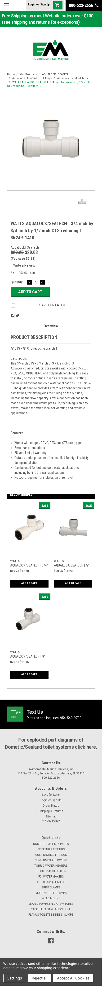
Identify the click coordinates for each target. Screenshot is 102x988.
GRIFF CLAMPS (50, 887)
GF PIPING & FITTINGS (51, 849)
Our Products (28, 74)
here (91, 747)
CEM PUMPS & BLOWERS (51, 860)
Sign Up (45, 4)
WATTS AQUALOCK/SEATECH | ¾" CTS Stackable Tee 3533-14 (71, 563)
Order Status (51, 805)
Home (11, 74)
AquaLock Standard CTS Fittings (32, 78)
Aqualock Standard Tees (72, 78)
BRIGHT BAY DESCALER (51, 871)
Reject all (40, 978)
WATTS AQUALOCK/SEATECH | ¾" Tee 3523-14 (27, 654)
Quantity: (17, 282)
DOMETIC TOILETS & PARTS (51, 844)
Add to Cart (29, 583)
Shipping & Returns (51, 811)
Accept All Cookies (73, 978)
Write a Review (24, 265)
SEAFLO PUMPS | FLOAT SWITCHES (50, 903)
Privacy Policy (51, 820)
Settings (14, 978)
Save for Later (51, 794)
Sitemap (51, 816)
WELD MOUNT (51, 898)
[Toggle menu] (6, 6)
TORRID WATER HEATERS (50, 865)
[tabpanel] (29, 547)
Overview (51, 326)
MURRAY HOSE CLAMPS (51, 893)
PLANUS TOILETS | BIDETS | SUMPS (50, 914)
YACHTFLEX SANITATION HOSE (51, 909)
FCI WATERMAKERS (51, 876)
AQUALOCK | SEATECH (55, 74)
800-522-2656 (81, 5)
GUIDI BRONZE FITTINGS (51, 854)
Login (31, 4)
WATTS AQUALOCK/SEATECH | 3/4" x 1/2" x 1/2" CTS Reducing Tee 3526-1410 (29, 563)
